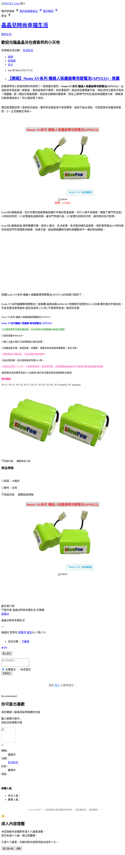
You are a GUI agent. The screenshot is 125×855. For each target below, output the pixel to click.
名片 (10, 64)
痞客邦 (22, 632)
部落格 (12, 60)
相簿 (10, 56)
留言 (29, 632)
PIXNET (38, 809)
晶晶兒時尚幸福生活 (24, 25)
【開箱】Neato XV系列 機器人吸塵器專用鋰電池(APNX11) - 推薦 (64, 78)
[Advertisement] (29, 260)
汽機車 (25, 641)
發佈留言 (7, 673)
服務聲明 (93, 809)
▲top (4, 647)
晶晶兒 (5, 613)
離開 (19, 848)
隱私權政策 (81, 809)
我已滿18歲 (8, 848)
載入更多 (7, 653)
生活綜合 (28, 50)
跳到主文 (6, 34)
